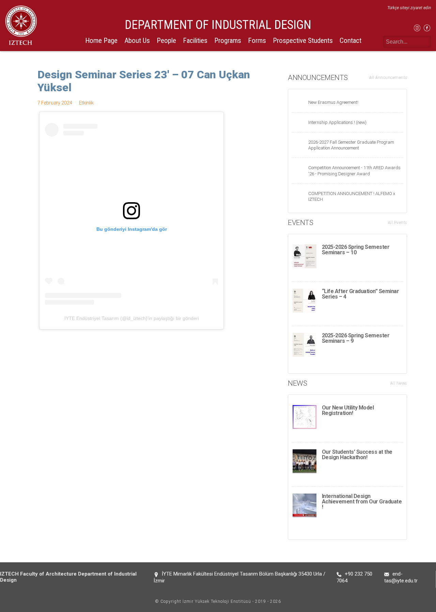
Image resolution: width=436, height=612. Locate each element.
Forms (257, 40)
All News (398, 383)
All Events (397, 222)
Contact (350, 40)
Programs (227, 40)
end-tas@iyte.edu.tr (401, 577)
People (166, 40)
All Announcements (388, 77)
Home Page (101, 40)
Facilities (195, 40)
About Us (137, 40)
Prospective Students (303, 40)
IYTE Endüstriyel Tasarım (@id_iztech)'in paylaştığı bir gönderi (131, 318)
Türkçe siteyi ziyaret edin (409, 7)
